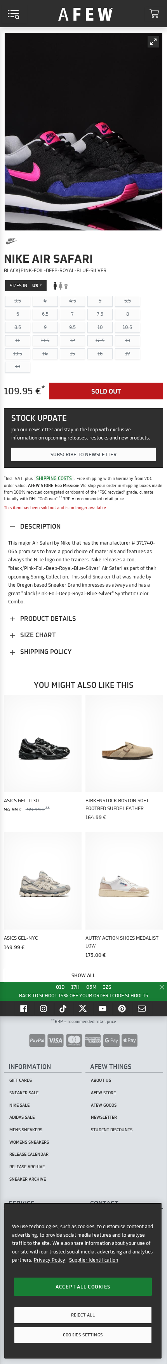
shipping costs (54, 478)
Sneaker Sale (23, 1092)
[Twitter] (83, 1008)
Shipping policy (45, 651)
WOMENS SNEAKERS (29, 1142)
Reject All (83, 1315)
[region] (82, 1281)
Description (40, 526)
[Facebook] (24, 1008)
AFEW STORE (85, 13)
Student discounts (111, 1129)
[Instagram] (44, 1008)
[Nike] (11, 241)
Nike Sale (19, 1105)
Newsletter (104, 1117)
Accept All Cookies (83, 1286)
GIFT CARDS (20, 1080)
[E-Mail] (142, 1008)
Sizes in (24, 285)
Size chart (37, 635)
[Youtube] (103, 1008)
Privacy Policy (49, 1260)
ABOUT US (101, 1080)
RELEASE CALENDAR (29, 1154)
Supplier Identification (93, 1260)
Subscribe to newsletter (83, 454)
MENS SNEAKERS (25, 1129)
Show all (83, 975)
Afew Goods (104, 1105)
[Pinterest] (122, 1008)
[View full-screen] (153, 41)
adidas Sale (22, 1117)
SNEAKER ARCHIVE (27, 1179)
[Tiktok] (64, 1008)
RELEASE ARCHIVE (27, 1166)
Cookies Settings (83, 1335)
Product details (47, 618)
